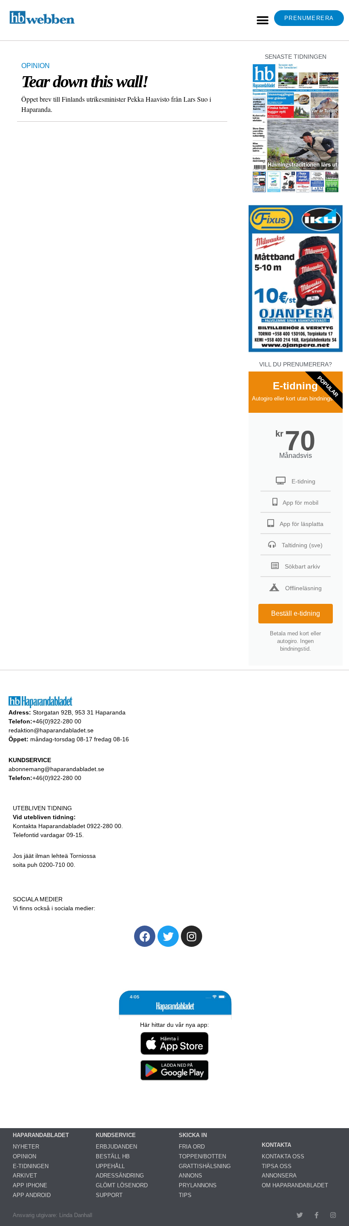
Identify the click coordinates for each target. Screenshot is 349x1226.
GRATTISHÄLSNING (205, 1166)
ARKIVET (25, 1175)
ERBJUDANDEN (116, 1146)
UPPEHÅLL (110, 1166)
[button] (262, 20)
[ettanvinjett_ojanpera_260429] (296, 350)
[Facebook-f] (316, 1215)
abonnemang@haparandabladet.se (56, 769)
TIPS (185, 1195)
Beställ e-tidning (295, 613)
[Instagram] (191, 936)
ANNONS (190, 1175)
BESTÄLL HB (113, 1156)
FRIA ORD (192, 1146)
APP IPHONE (30, 1185)
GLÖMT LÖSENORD (122, 1185)
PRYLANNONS (198, 1185)
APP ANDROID (32, 1195)
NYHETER (26, 1146)
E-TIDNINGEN (31, 1166)
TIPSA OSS (277, 1166)
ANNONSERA (279, 1175)
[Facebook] (144, 936)
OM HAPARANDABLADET (295, 1185)
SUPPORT (109, 1195)
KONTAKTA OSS (283, 1156)
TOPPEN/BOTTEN (202, 1156)
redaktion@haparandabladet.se (51, 730)
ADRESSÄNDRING (120, 1175)
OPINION (35, 65)
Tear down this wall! (84, 81)
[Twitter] (168, 936)
